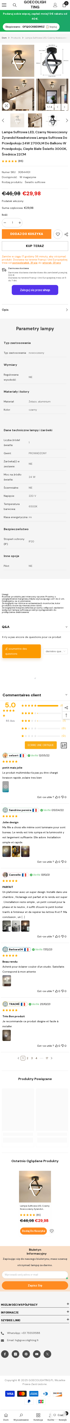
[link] (58, 234)
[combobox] (55, 651)
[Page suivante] (51, 1058)
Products (16, 37)
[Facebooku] (5, 1354)
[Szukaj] (15, 5)
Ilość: (5, 214)
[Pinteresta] (26, 1354)
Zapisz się (35, 1285)
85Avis (10, 720)
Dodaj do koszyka (26, 234)
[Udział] (65, 234)
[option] (18, 78)
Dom (4, 37)
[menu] (4, 5)
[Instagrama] (15, 1354)
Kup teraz (35, 246)
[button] (57, 107)
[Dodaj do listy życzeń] (52, 1231)
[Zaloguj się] (55, 5)
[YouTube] (37, 1354)
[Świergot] (47, 1354)
